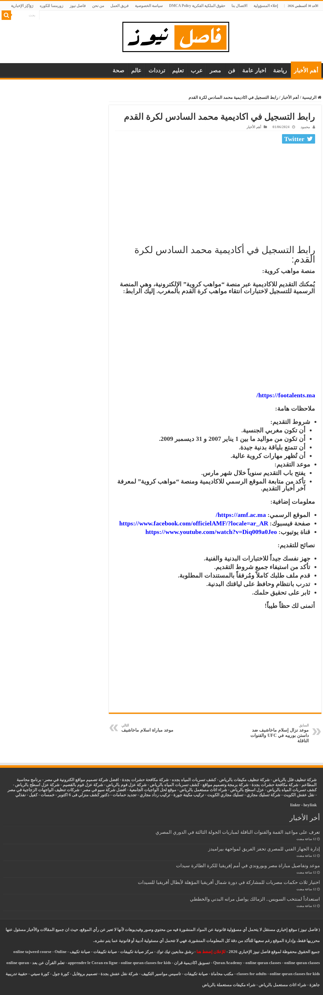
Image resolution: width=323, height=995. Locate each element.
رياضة (280, 70)
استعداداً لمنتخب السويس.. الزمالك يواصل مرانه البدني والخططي (255, 899)
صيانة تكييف (80, 951)
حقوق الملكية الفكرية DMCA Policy (197, 5)
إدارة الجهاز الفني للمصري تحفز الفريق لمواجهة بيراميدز (264, 848)
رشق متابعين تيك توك (174, 951)
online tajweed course (32, 951)
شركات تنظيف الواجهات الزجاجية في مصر (43, 789)
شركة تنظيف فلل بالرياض (295, 779)
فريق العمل (119, 5)
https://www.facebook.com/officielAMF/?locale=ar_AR (193, 523)
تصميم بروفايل (84, 973)
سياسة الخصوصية (149, 5)
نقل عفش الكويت (299, 794)
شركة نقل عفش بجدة (119, 973)
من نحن (98, 5)
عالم (136, 70)
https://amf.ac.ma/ (241, 514)
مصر (215, 70)
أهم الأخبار (306, 70)
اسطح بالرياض (243, 789)
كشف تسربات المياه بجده (194, 779)
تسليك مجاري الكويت (225, 794)
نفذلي (20, 794)
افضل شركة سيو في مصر (104, 789)
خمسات (48, 794)
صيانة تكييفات (105, 951)
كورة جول (60, 973)
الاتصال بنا (239, 5)
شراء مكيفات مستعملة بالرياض (228, 984)
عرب (197, 70)
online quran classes (263, 962)
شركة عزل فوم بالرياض (126, 784)
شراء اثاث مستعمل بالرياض (203, 789)
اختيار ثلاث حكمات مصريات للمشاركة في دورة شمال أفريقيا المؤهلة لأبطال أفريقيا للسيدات (229, 882)
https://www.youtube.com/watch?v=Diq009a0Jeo (211, 531)
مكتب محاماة (222, 973)
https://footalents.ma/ (285, 395)
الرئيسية (310, 97)
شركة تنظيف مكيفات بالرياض (244, 779)
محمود (305, 127)
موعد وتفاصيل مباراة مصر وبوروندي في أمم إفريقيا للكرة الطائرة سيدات (248, 865)
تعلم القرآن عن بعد (48, 962)
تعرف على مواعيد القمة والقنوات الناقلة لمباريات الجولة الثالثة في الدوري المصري (238, 832)
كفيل (33, 794)
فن (231, 70)
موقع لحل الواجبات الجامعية (152, 789)
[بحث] (6, 15)
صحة (118, 70)
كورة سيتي (39, 973)
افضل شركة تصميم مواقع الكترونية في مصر (81, 779)
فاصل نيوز (78, 5)
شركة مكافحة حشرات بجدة (275, 784)
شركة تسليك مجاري (263, 794)
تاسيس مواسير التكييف (161, 973)
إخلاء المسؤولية (266, 5)
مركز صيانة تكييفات (136, 951)
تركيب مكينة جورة (188, 794)
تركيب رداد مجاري (155, 794)
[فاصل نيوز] (179, 35)
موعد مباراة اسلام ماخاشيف (147, 727)
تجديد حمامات (125, 794)
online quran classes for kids (146, 962)
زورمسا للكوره (51, 5)
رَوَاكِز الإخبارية (22, 5)
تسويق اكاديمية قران (192, 962)
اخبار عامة (254, 70)
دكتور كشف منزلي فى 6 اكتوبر (83, 794)
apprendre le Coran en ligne (93, 962)
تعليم (178, 70)
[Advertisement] (215, 193)
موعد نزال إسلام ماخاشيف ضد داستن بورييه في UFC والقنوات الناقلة (279, 733)
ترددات (157, 70)
